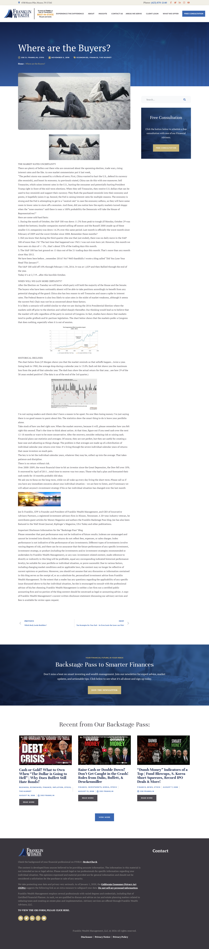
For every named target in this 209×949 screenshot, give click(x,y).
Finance (94, 57)
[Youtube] (43, 918)
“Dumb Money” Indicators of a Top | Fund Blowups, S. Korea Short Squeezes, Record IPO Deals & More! (162, 775)
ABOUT (91, 14)
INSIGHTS (103, 14)
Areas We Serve (134, 14)
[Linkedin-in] (32, 918)
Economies (82, 57)
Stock (67, 787)
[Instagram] (38, 918)
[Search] (184, 99)
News (150, 787)
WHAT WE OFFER (171, 14)
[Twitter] (26, 918)
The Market (105, 57)
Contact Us (117, 14)
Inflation (58, 787)
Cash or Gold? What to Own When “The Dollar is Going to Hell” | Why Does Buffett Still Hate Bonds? (43, 775)
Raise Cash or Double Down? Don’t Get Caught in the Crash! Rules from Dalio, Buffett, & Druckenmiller (103, 775)
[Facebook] (20, 918)
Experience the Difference (70, 14)
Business (24, 787)
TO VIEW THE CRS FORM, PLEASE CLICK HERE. (44, 910)
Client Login (152, 14)
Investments (95, 787)
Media (106, 787)
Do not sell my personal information (118, 887)
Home (21, 63)
